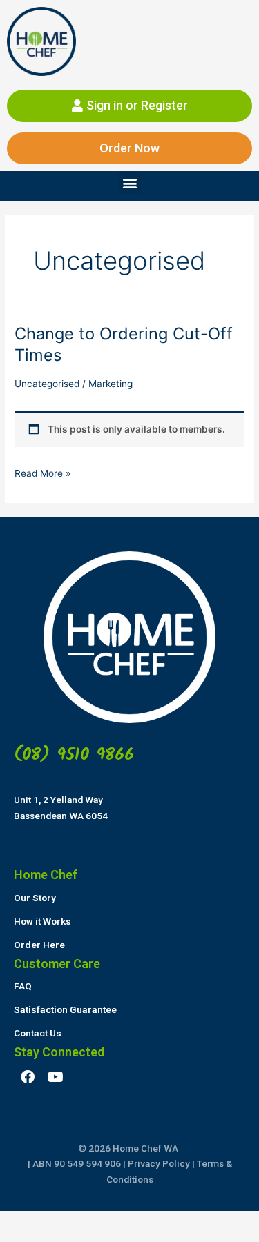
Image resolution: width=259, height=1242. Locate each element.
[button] (129, 182)
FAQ (23, 986)
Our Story (35, 897)
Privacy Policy (159, 1163)
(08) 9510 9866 (74, 755)
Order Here (39, 944)
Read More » (42, 472)
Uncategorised (47, 383)
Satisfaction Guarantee (65, 1009)
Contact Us (37, 1032)
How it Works (42, 921)
